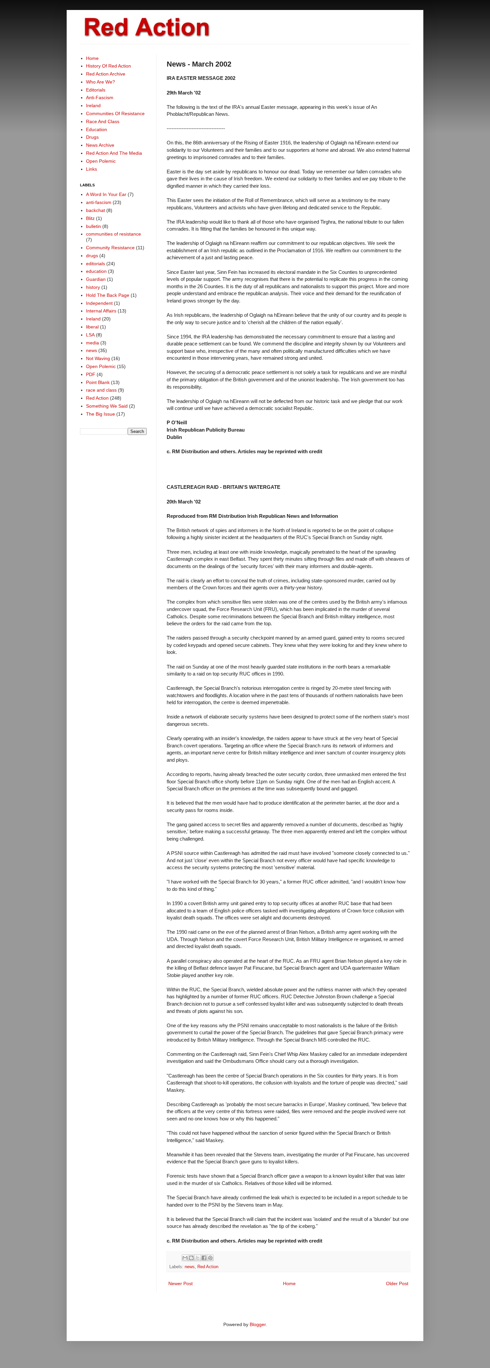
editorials (95, 263)
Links (91, 169)
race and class (101, 390)
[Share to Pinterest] (210, 1258)
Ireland (93, 105)
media (92, 342)
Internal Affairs (101, 310)
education (96, 271)
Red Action (207, 1267)
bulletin (93, 226)
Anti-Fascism (99, 97)
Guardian (96, 279)
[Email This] (185, 1258)
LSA (90, 334)
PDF (90, 374)
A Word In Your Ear (106, 194)
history (93, 287)
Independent (99, 303)
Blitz (90, 218)
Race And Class (102, 121)
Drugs (92, 137)
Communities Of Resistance (115, 113)
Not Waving (98, 358)
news (190, 1267)
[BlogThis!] (191, 1258)
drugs (92, 255)
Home (289, 1283)
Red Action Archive (105, 74)
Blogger (258, 1324)
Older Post (397, 1283)
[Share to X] (197, 1258)
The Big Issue (100, 414)
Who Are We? (100, 82)
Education (96, 129)
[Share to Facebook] (204, 1258)
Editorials (95, 90)
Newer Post (180, 1283)
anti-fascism (98, 202)
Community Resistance (110, 247)
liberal (92, 326)
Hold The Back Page (107, 295)
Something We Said (107, 406)
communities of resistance (113, 234)
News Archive (100, 145)
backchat (95, 210)
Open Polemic (101, 161)
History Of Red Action (108, 66)
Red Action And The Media (114, 153)
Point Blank (98, 382)
